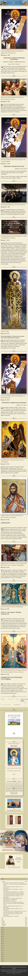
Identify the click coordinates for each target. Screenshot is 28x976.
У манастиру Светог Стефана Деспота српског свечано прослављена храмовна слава (14, 911)
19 (16, 788)
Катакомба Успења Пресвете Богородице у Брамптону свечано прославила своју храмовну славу (15, 884)
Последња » (17, 704)
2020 (2, 939)
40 (3, 704)
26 (16, 790)
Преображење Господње (9, 900)
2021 (2, 936)
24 (11, 790)
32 (25, 702)
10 (9, 699)
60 (9, 704)
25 (14, 790)
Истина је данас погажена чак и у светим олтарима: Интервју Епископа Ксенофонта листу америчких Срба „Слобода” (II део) (13, 893)
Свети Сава (5, 331)
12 (16, 786)
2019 (2, 941)
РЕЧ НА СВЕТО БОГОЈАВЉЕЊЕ (12, 607)
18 (14, 788)
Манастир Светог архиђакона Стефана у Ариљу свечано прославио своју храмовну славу (13, 903)
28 (16, 699)
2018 (2, 943)
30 (14, 793)
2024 (2, 930)
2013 (2, 954)
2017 (2, 945)
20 (11, 699)
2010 (2, 961)
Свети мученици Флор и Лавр (14, 768)
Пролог (14, 774)
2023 (2, 932)
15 (6, 788)
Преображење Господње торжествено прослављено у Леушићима (12, 899)
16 (9, 788)
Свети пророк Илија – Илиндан (11, 916)
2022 (2, 934)
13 (19, 786)
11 (14, 786)
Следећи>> (19, 781)
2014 (2, 952)
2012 (2, 956)
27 (19, 790)
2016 (2, 947)
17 (11, 788)
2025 (2, 928)
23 (9, 790)
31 (25, 701)
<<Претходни (9, 781)
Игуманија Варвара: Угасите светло (13, 204)
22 (6, 790)
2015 (2, 950)
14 (21, 786)
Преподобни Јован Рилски (14, 770)
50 (6, 704)
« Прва (2, 699)
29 (19, 701)
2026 (2, 879)
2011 (2, 959)
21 (21, 788)
